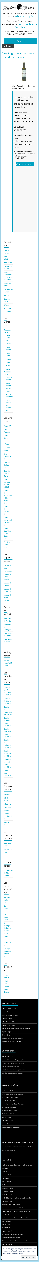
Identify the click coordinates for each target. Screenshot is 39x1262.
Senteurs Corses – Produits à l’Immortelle (15, 1218)
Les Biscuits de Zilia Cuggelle (8, 873)
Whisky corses (6, 1181)
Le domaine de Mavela (9, 1100)
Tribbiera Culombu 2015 (7, 544)
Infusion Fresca (7, 1012)
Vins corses (5, 1178)
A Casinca (7, 804)
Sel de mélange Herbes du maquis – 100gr (7, 928)
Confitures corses (7, 1188)
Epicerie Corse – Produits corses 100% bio (16, 1211)
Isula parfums (6, 1124)
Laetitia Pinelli (6, 1117)
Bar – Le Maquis (7, 1244)
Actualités (5, 1168)
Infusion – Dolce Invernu (7, 983)
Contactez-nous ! (25, 164)
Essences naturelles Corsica (11, 1237)
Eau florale (8, 262)
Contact (21, 41)
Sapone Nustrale (7, 1120)
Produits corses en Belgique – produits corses (17, 1165)
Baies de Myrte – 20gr (7, 900)
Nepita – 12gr (6, 1032)
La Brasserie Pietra (8, 1091)
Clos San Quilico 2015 (7, 465)
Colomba (9, 344)
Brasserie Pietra (7, 1175)
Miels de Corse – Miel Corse (11, 1204)
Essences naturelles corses (11, 1127)
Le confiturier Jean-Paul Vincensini (13, 1104)
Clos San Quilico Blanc (7, 473)
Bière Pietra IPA (8, 338)
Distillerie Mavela (7, 1185)
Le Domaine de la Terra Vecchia (12, 1094)
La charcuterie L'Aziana (9, 1110)
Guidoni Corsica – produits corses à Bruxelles (17, 1198)
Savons (6, 295)
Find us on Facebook (8, 1150)
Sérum (6, 305)
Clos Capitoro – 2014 (7, 456)
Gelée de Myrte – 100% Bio (7, 773)
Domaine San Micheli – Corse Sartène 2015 (8, 533)
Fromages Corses (7, 1191)
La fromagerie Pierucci (9, 1107)
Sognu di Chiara (7, 1018)
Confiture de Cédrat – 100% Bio (8, 701)
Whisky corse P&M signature (8, 663)
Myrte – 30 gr (6, 1035)
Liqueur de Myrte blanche (8, 597)
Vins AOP (7, 426)
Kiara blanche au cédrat (9, 394)
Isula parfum (6, 1227)
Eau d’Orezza (6, 1221)
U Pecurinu (8, 794)
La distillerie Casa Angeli (10, 1097)
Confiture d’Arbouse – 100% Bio (8, 753)
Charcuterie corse (7, 1195)
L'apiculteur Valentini (8, 1114)
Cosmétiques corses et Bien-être (12, 1234)
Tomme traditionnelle (8, 816)
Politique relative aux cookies (15, 1253)
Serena (8, 359)
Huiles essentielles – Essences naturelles (15, 1241)
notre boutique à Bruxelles (25, 26)
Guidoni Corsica (7, 1056)
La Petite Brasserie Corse (7, 372)
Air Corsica (5, 1214)
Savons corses (6, 1224)
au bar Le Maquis (23, 16)
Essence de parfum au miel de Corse (14, 1208)
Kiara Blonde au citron (9, 385)
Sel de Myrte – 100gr (6, 917)
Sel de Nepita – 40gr (7, 908)
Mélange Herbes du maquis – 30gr (13, 1038)
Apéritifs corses (7, 1201)
